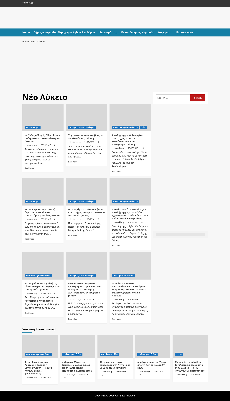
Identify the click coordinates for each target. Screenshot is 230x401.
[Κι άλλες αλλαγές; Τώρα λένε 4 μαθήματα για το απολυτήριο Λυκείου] (43, 117)
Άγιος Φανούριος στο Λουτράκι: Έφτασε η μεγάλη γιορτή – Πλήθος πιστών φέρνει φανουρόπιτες (38, 368)
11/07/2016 (89, 219)
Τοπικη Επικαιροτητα (123, 275)
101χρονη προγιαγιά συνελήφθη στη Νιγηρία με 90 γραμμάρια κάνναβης (115, 365)
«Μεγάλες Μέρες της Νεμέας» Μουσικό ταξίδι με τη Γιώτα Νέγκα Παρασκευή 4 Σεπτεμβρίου (77, 366)
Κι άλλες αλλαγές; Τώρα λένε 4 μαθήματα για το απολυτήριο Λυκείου (42, 138)
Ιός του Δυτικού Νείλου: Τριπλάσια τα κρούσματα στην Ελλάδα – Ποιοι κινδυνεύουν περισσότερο (190, 366)
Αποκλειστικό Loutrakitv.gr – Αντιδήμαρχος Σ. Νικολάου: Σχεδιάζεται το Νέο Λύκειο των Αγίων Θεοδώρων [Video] (130, 214)
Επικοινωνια (184, 32)
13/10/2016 (133, 148)
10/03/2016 (46, 293)
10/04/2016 (133, 222)
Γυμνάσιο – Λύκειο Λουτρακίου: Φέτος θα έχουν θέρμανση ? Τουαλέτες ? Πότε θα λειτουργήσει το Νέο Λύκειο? (129, 289)
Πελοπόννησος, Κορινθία (137, 32)
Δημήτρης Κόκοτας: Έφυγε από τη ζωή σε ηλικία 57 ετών (151, 365)
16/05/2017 (89, 142)
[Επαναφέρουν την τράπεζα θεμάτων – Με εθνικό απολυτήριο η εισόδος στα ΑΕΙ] (43, 192)
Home (26, 32)
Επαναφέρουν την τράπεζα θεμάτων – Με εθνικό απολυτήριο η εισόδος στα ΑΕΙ (42, 212)
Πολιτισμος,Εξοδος (72, 354)
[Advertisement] (115, 67)
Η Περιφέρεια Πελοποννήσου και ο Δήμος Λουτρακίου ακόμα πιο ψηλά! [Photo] (86, 212)
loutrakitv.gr (32, 145)
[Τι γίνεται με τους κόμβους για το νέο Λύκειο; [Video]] (86, 117)
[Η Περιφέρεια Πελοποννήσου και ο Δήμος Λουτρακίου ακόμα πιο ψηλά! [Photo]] (86, 192)
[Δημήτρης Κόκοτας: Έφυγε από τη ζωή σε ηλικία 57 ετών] (152, 346)
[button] (206, 32)
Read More (29, 168)
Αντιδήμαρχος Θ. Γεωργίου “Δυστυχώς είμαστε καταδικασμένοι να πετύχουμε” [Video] (127, 140)
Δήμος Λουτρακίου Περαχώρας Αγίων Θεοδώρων (65, 32)
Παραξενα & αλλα (109, 354)
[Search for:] (173, 97)
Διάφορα (163, 32)
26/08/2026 (46, 377)
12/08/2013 (133, 299)
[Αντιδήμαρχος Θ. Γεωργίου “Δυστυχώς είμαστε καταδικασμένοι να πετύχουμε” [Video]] (130, 117)
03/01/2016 (89, 299)
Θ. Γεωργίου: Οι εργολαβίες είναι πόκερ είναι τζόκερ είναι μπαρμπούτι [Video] (43, 286)
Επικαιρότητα (108, 32)
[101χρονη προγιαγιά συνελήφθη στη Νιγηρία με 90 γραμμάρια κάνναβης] (115, 346)
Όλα (143, 127)
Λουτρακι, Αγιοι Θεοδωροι (82, 127)
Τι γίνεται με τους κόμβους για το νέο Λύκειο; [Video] (86, 137)
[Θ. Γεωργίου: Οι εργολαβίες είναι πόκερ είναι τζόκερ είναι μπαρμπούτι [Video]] (43, 266)
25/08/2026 (158, 371)
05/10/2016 (46, 219)
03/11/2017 (46, 145)
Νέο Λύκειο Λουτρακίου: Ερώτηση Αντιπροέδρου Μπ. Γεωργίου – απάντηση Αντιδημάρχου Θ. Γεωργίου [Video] (84, 289)
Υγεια (179, 354)
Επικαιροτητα (32, 127)
